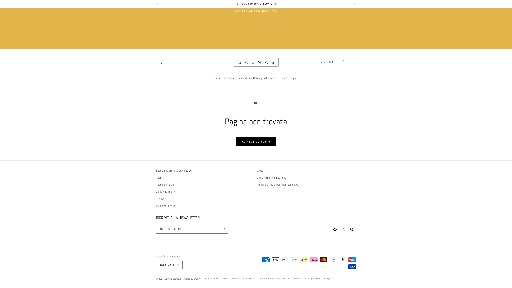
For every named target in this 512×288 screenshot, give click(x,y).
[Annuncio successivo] (354, 4)
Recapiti (328, 278)
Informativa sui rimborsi (216, 278)
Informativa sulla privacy (243, 278)
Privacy (160, 198)
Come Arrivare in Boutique (271, 177)
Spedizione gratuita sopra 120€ (174, 170)
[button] (160, 62)
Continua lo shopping (256, 141)
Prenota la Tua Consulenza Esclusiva (277, 184)
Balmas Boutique (173, 278)
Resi (158, 177)
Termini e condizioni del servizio (274, 278)
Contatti (261, 170)
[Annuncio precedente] (157, 4)
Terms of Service (165, 206)
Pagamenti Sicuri (165, 184)
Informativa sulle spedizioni (306, 278)
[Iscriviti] (223, 229)
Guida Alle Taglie (165, 191)
